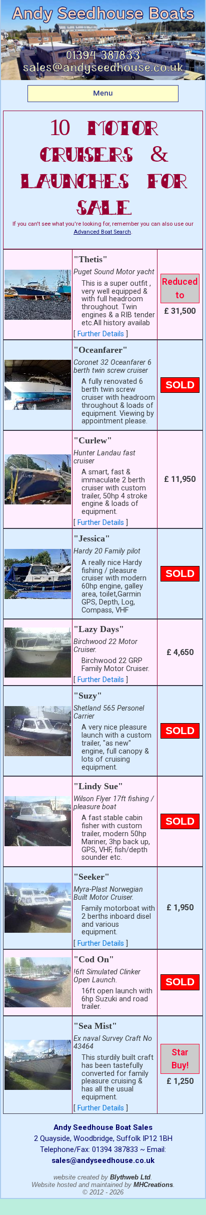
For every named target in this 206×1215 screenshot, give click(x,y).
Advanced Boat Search (102, 232)
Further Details (101, 334)
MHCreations (153, 1184)
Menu (103, 93)
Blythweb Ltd (130, 1177)
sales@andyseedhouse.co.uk (103, 1160)
